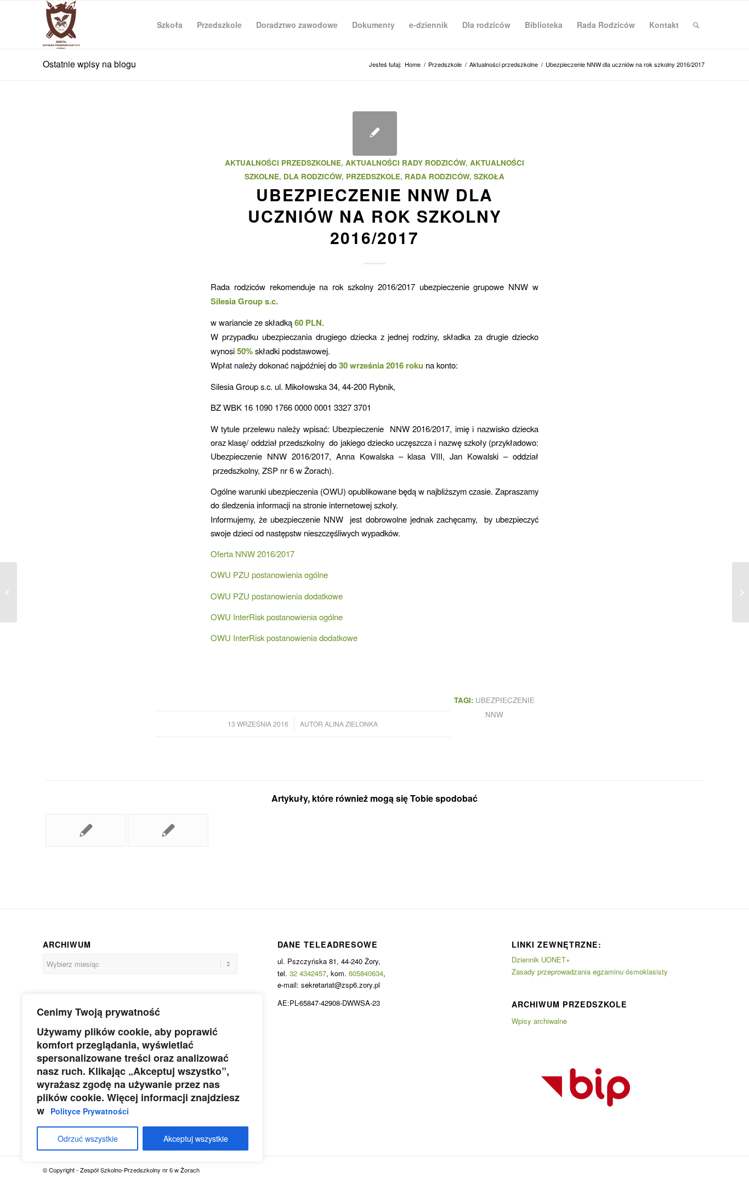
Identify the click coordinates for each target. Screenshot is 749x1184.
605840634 (366, 973)
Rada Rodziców (437, 176)
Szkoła (489, 176)
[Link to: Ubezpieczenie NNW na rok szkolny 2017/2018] (168, 830)
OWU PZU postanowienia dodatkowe (277, 596)
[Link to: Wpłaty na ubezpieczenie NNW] (86, 830)
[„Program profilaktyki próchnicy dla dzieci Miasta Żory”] (8, 592)
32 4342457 (308, 973)
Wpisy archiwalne (539, 1021)
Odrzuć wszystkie (88, 1138)
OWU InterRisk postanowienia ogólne (277, 616)
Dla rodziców (312, 176)
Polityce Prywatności (89, 1111)
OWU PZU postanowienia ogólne (269, 574)
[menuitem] (170, 25)
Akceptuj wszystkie (195, 1138)
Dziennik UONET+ (541, 959)
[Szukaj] (696, 25)
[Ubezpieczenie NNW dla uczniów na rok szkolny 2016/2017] (375, 133)
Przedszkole (373, 176)
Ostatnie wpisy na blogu (89, 64)
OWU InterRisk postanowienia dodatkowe (284, 637)
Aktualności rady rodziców (405, 162)
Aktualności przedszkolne (283, 162)
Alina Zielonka (351, 723)
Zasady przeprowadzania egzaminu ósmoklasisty (590, 971)
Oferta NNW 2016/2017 (252, 553)
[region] (142, 1078)
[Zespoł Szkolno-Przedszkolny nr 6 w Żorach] (61, 25)
